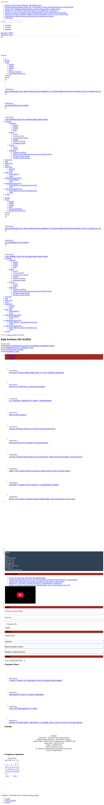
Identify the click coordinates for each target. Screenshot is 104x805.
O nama (7, 194)
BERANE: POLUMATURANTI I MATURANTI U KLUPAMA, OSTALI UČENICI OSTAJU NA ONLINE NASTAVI (45, 723)
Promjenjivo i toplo (12, 352)
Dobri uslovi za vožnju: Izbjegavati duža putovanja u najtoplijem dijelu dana (29, 16)
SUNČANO (9, 18)
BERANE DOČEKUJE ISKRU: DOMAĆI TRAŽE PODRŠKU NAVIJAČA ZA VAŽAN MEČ (37, 14)
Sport (10, 70)
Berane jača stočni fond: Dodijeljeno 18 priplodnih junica (23, 5)
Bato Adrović (34, 795)
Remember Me (12, 624)
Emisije (11, 132)
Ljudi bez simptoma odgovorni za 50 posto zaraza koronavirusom (32, 429)
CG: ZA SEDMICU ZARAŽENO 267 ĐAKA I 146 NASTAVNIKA (30, 401)
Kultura (11, 68)
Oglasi (7, 165)
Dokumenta (12, 150)
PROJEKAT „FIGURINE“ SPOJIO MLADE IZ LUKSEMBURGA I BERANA (31, 11)
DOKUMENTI (14, 174)
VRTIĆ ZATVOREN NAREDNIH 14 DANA (23, 709)
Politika (11, 66)
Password (8, 617)
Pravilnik (12, 169)
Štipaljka (16, 140)
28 (14, 771)
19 (10, 769)
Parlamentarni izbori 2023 (13, 183)
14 (14, 767)
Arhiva (7, 660)
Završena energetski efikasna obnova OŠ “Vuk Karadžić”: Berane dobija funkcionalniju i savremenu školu (39, 7)
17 (6, 769)
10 (6, 767)
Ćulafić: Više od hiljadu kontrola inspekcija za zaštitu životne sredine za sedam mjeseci (32, 9)
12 (10, 767)
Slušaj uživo (9, 163)
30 (18, 771)
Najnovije (12, 357)
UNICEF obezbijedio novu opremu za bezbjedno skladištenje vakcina (30, 346)
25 (8, 771)
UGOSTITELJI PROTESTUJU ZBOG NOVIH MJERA (27, 387)
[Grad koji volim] (7, 35)
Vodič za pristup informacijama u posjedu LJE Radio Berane (32, 154)
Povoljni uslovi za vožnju (14, 350)
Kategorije (12, 123)
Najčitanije (12, 355)
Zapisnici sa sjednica (19, 152)
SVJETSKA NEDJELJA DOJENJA (16, 105)
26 (10, 771)
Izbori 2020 (8, 167)
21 (14, 769)
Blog (6, 161)
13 (12, 767)
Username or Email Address (14, 611)
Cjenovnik (8, 160)
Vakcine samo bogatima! (17, 415)
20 (12, 769)
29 (16, 771)
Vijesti (7, 62)
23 (18, 769)
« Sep (7, 776)
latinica (11, 33)
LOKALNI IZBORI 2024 (13, 189)
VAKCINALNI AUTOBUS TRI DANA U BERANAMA (26, 695)
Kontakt (7, 802)
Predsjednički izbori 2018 (17, 73)
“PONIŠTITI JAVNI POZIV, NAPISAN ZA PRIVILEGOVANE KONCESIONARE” (35, 681)
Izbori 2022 (8, 172)
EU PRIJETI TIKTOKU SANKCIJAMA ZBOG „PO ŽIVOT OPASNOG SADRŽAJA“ (36, 373)
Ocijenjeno (12, 359)
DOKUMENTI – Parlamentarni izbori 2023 (23, 185)
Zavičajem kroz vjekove (20, 138)
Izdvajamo (8, 121)
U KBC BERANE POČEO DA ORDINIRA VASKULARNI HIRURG (26, 120)
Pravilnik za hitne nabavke (21, 158)
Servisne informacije (15, 72)
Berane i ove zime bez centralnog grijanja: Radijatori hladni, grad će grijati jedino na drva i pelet (35, 12)
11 (8, 767)
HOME (7, 61)
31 (6, 774)
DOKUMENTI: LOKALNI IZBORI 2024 (23, 191)
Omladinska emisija (19, 143)
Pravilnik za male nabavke (21, 156)
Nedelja (15, 149)
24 (6, 771)
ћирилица (4, 33)
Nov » (15, 776)
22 (16, 769)
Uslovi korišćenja (10, 800)
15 (16, 767)
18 (8, 769)
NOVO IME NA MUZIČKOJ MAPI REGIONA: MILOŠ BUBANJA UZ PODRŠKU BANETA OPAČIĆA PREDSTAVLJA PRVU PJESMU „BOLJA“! (53, 91)
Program (11, 145)
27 (12, 771)
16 (18, 767)
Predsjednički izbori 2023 (13, 178)
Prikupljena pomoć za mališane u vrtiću (19, 348)
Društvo (11, 64)
